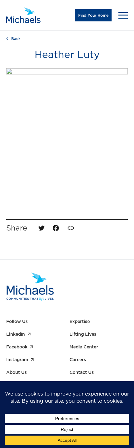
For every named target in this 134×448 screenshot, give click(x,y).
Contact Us (81, 372)
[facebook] (56, 228)
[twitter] (41, 228)
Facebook (16, 346)
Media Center (83, 346)
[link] (70, 228)
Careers (77, 359)
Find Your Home (93, 15)
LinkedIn (15, 334)
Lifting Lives (82, 334)
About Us (16, 372)
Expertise (79, 321)
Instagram (17, 359)
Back (16, 39)
